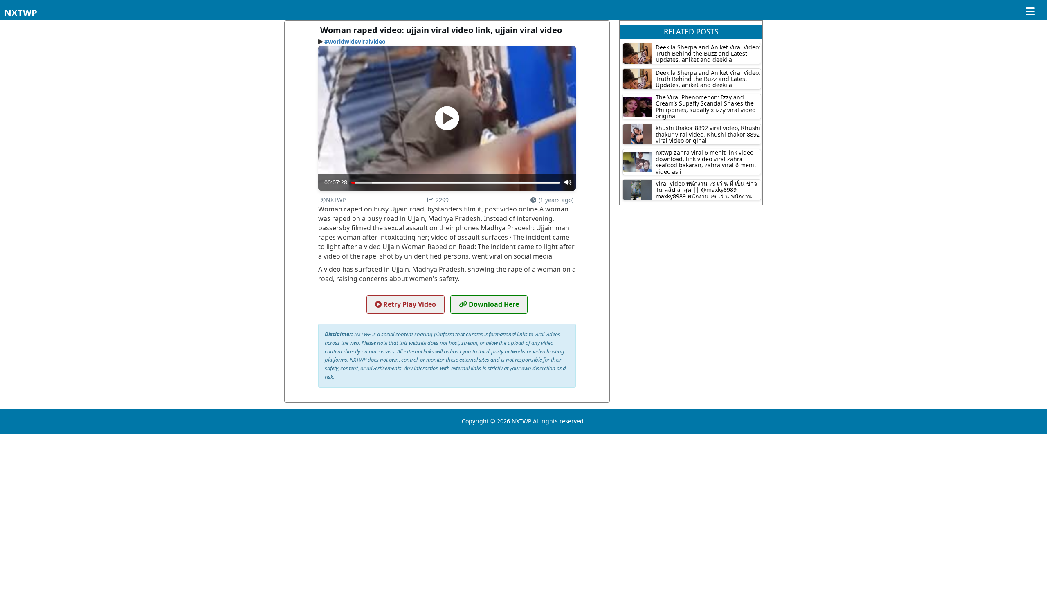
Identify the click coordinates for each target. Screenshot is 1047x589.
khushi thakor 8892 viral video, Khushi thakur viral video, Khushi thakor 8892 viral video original (708, 134)
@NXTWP (333, 200)
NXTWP (20, 12)
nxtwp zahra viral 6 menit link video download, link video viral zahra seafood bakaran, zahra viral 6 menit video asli (706, 161)
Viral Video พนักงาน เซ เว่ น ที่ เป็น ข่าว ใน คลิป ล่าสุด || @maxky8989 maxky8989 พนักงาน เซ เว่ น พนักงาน (706, 190)
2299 (442, 200)
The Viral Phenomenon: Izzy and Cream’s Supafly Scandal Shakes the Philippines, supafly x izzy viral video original (705, 106)
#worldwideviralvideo (355, 41)
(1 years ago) (556, 200)
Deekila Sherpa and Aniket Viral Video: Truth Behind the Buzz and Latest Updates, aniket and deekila (708, 53)
